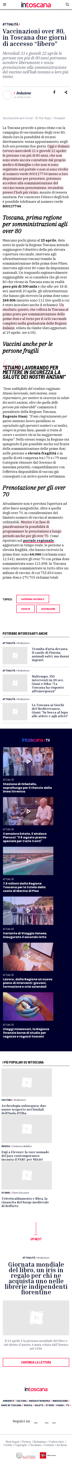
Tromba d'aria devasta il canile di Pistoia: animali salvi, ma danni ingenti (50, 654)
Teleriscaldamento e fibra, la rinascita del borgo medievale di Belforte (25, 1202)
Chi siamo (36, 1445)
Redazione (23, 93)
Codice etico (56, 1441)
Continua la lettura (36, 1362)
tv (68, 1405)
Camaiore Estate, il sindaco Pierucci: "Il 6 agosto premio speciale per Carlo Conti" (25, 837)
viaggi (60, 1405)
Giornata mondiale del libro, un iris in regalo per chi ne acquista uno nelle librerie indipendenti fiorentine (36, 1278)
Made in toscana (12, 1405)
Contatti (49, 1445)
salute (40, 1405)
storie (51, 1405)
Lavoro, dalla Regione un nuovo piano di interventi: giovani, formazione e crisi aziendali (27, 983)
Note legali (12, 1441)
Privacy (26, 1441)
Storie (5, 1192)
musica (29, 1405)
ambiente (9, 1400)
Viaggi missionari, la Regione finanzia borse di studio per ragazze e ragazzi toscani (26, 1033)
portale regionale (38, 540)
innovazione (60, 1400)
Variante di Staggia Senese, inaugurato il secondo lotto (25, 935)
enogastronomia (40, 1400)
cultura (22, 1400)
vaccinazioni (48, 608)
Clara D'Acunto (20, 1192)
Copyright (21, 1445)
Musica (5, 1146)
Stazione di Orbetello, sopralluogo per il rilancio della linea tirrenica (27, 788)
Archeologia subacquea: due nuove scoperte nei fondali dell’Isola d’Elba (23, 1109)
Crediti (8, 1445)
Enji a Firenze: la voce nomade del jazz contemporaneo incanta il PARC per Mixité (25, 1155)
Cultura (6, 1099)
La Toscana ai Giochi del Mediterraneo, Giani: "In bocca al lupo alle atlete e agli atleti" (50, 710)
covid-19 (25, 608)
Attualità (10, 24)
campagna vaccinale (32, 599)
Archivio (61, 1445)
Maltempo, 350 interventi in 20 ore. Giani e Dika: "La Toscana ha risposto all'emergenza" (48, 683)
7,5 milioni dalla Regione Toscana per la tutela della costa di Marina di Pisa (24, 887)
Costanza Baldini (22, 1146)
